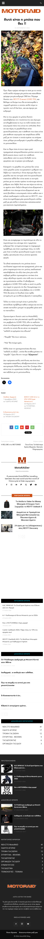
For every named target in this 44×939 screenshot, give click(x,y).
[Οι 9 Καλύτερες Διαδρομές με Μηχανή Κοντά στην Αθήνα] (6, 808)
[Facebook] (7, 485)
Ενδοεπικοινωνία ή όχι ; (11, 412)
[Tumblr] (27, 485)
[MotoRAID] (22, 12)
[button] (41, 3)
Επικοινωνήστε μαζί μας (28, 932)
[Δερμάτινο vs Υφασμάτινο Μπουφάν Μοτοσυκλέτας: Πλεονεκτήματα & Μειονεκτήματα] (6, 515)
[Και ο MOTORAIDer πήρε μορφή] (6, 790)
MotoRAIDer (22, 467)
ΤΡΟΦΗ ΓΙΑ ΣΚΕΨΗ (10, 733)
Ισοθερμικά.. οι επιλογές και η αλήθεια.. (17, 673)
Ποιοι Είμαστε (11, 932)
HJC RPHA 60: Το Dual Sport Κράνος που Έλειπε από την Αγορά (20, 607)
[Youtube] (36, 485)
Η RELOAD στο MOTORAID (11, 445)
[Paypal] (22, 485)
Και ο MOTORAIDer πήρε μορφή (15, 623)
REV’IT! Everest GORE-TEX (24, 99)
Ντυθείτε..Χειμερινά (9, 397)
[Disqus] (22, 570)
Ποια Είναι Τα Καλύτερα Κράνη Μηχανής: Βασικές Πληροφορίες (33, 447)
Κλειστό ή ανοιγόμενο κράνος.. (14, 706)
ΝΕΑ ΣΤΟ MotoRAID (11, 727)
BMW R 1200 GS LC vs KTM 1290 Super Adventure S (31, 399)
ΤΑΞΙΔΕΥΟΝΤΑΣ (9, 740)
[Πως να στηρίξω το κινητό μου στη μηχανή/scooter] (6, 830)
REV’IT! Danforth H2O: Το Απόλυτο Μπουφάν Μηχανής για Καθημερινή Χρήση (19, 640)
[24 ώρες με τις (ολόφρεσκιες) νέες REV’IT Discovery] (6, 528)
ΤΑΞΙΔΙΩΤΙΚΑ (7, 868)
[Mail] (17, 485)
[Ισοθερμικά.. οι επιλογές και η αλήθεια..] (6, 819)
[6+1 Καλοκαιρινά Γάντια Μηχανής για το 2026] (6, 779)
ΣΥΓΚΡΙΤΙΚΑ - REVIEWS (12, 737)
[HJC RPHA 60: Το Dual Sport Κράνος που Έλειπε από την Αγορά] (6, 769)
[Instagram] (12, 485)
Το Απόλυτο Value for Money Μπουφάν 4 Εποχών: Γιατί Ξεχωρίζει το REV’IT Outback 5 (28, 504)
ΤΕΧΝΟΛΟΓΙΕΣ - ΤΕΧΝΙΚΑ (12, 871)
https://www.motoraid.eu (22, 471)
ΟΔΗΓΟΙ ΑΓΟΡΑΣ (9, 730)
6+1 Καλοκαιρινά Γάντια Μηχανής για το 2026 (20, 615)
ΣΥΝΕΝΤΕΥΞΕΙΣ (7, 865)
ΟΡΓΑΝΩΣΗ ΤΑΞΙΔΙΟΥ (11, 743)
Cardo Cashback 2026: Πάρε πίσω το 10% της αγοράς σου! (20, 631)
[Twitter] (32, 485)
